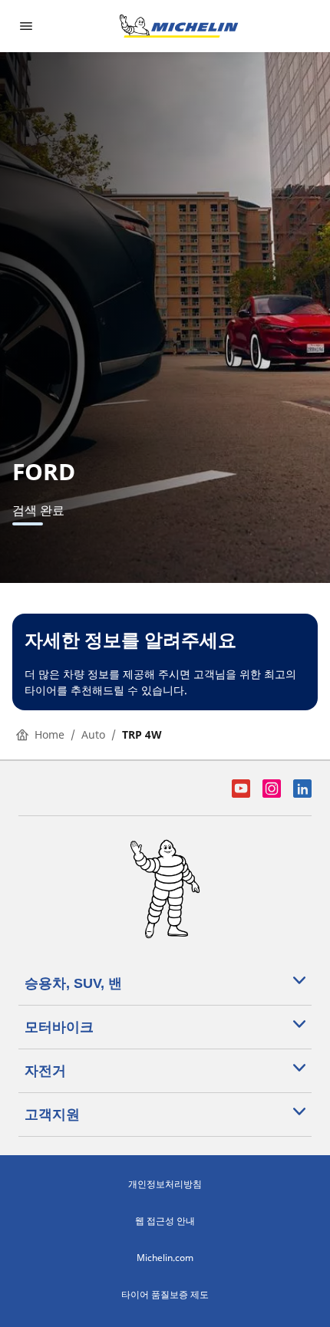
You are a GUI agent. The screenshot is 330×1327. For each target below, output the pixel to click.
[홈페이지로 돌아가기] (178, 26)
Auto (93, 734)
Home (49, 734)
